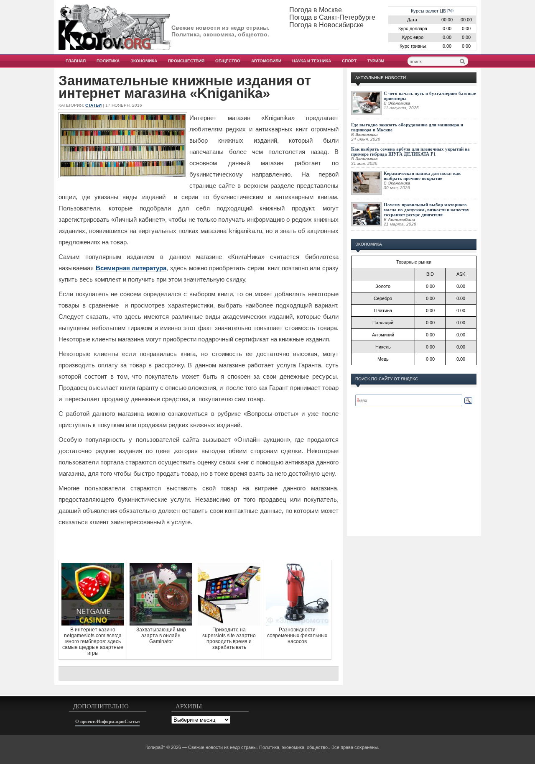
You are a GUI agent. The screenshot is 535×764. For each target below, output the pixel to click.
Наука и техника (311, 61)
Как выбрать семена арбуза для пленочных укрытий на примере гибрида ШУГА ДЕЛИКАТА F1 (410, 151)
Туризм (375, 61)
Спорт (349, 61)
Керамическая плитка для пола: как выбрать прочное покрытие (422, 176)
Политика (108, 61)
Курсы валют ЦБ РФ (432, 10)
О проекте (86, 721)
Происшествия (186, 61)
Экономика (143, 61)
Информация (111, 721)
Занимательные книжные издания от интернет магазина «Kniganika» (185, 87)
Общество (227, 61)
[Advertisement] (198, 543)
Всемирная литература (131, 268)
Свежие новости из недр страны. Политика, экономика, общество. (258, 747)
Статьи (93, 105)
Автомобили (266, 61)
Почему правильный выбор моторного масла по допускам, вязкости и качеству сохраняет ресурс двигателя (426, 209)
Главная (76, 61)
